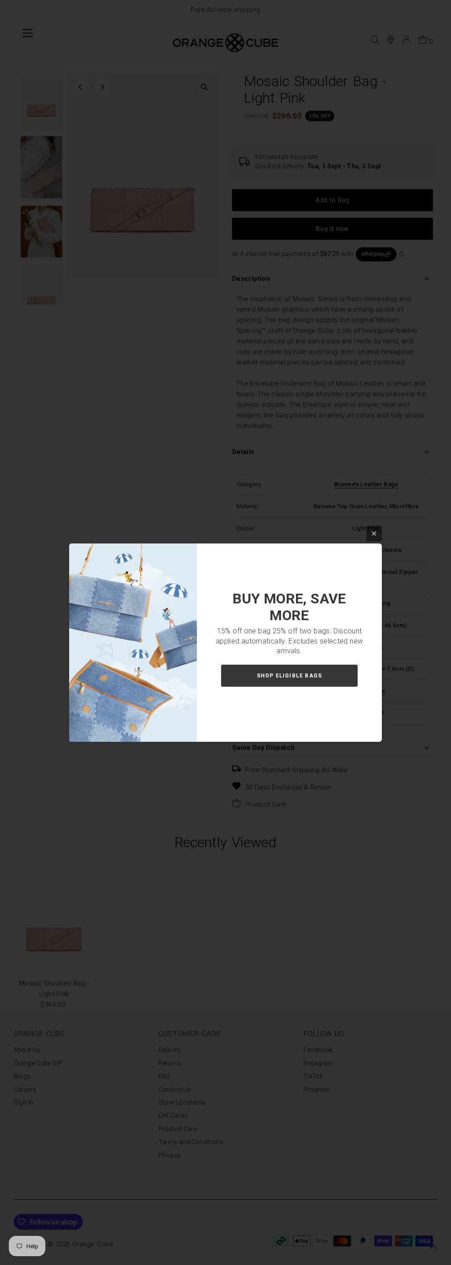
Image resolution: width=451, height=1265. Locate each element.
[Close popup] (374, 533)
